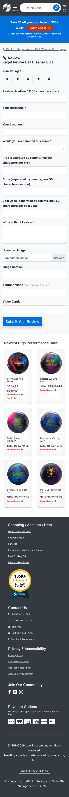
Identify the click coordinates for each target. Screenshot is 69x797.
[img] (44, 721)
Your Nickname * (14, 108)
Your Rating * (13, 71)
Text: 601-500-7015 (21, 633)
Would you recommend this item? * (27, 141)
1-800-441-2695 (20, 614)
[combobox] (37, 7)
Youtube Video (26, 285)
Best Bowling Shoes (18, 562)
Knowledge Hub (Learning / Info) (25, 550)
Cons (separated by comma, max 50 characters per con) (28, 181)
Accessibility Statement (20, 674)
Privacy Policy (15, 655)
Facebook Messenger (22, 639)
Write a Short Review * (18, 222)
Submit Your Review (22, 322)
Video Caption (12, 301)
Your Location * (13, 124)
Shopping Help (16, 537)
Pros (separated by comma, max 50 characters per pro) (27, 160)
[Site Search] (56, 7)
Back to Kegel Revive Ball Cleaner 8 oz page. (35, 49)
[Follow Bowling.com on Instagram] (21, 693)
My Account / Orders (19, 531)
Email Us (15, 626)
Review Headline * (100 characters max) (31, 91)
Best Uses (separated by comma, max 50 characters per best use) (31, 203)
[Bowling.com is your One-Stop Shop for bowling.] (7, 7)
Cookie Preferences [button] (18, 661)
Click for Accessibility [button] (19, 667)
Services (12, 544)
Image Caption (13, 267)
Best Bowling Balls (18, 556)
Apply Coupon (39, 27)
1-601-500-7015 (24, 620)
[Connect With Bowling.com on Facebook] (10, 693)
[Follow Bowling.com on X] (16, 693)
